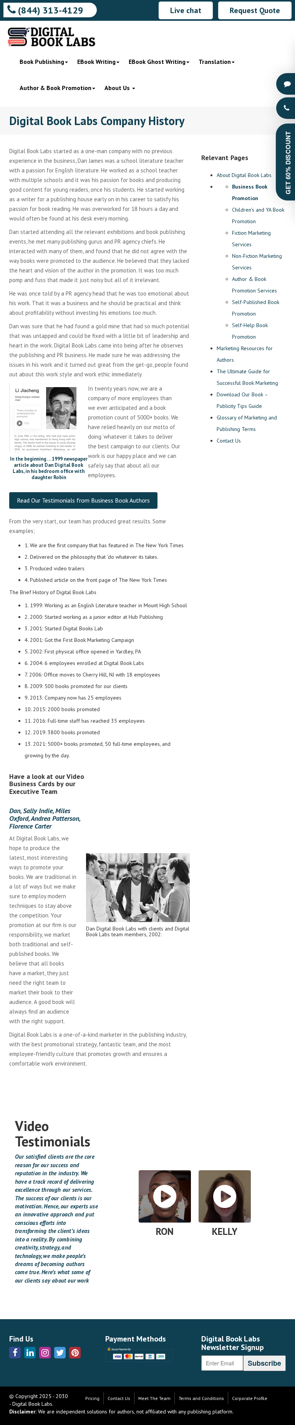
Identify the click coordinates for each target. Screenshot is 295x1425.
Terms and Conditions (201, 1398)
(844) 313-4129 (49, 10)
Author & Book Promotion (55, 88)
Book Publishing (42, 61)
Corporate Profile (249, 1398)
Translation (215, 61)
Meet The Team (154, 1398)
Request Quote (255, 10)
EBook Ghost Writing (157, 61)
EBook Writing (96, 61)
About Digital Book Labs (244, 175)
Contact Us (229, 440)
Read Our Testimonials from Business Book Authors (83, 500)
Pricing (92, 1398)
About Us (117, 88)
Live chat (185, 10)
